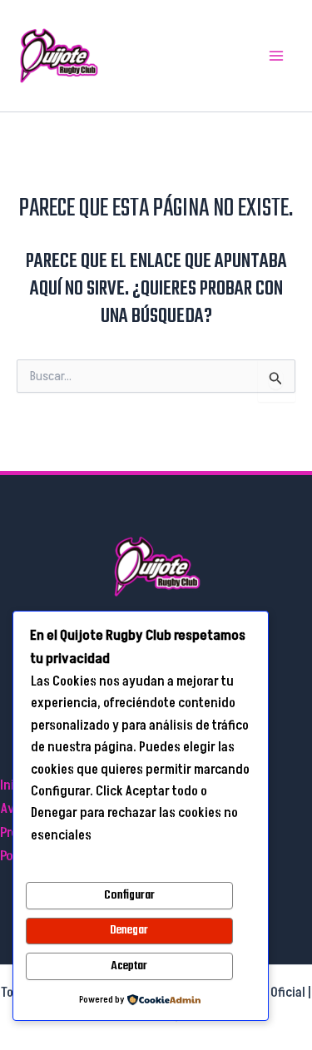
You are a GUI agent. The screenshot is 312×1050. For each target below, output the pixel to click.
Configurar (129, 895)
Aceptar (129, 966)
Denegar (129, 930)
